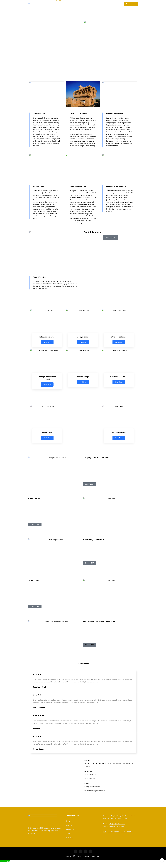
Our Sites (61, 7)
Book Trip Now (131, 4)
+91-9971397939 (114, 832)
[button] (89, 645)
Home (68, 821)
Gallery (68, 834)
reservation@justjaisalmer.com (113, 826)
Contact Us (69, 838)
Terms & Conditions (83, 856)
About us (69, 825)
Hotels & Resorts (71, 829)
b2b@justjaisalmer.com (117, 824)
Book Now (47, 342)
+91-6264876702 (126, 832)
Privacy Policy (95, 856)
